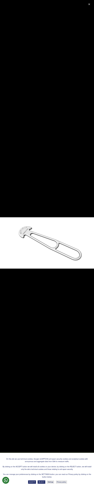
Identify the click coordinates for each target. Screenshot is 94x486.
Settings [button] (50, 482)
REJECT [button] (41, 482)
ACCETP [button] (32, 482)
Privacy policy (61, 482)
